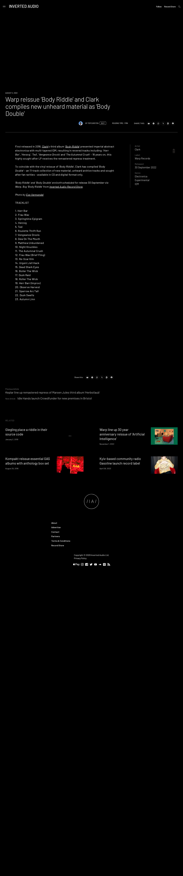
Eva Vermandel (35, 194)
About (54, 523)
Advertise (56, 527)
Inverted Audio (24, 6)
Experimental (142, 180)
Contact (55, 532)
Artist (137, 146)
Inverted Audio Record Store (66, 186)
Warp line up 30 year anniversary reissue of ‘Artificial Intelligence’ (122, 434)
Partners (55, 536)
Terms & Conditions (60, 541)
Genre (138, 173)
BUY (103, 123)
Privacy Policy (80, 558)
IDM (137, 184)
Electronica (141, 176)
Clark (45, 146)
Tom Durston (93, 123)
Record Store (170, 6)
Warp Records (142, 158)
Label (137, 155)
